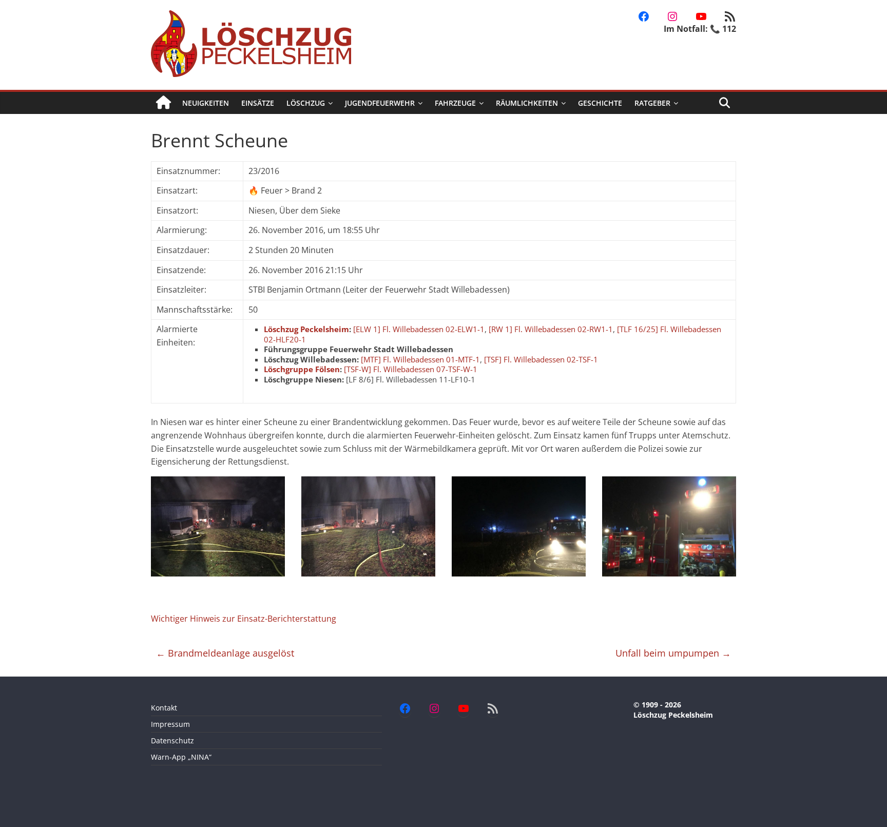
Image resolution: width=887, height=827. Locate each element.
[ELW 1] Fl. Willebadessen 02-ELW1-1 (419, 329)
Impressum (170, 724)
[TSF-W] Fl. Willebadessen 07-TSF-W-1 (410, 369)
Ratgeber (652, 103)
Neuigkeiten (205, 103)
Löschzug (305, 103)
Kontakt (164, 708)
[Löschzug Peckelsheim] (163, 103)
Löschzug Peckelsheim (306, 329)
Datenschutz (172, 740)
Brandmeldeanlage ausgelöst (225, 653)
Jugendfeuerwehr (380, 103)
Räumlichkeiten (527, 103)
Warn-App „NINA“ (181, 757)
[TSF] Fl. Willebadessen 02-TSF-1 (541, 359)
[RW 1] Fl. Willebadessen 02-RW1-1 (551, 329)
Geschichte (600, 103)
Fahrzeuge (455, 103)
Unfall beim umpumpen (673, 653)
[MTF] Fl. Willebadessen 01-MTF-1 (420, 359)
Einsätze (257, 103)
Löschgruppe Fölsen (302, 369)
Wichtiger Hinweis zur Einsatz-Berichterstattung (243, 618)
